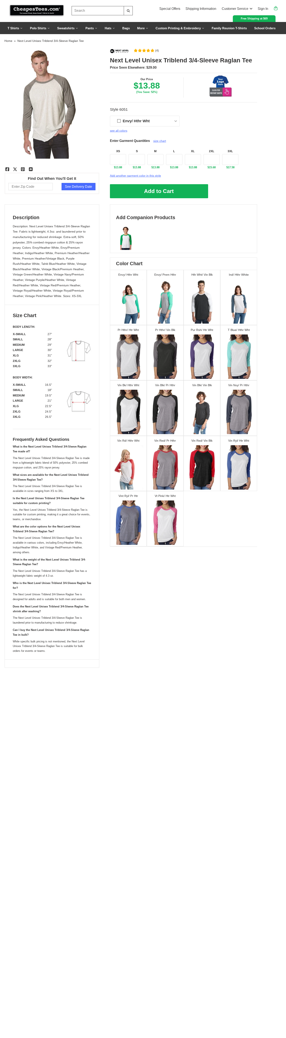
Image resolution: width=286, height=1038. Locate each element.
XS (118, 151)
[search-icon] (128, 11)
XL (193, 151)
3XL (230, 151)
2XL (211, 151)
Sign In (263, 8)
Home (8, 40)
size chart (159, 141)
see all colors (118, 130)
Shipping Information (201, 8)
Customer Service (235, 8)
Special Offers (169, 8)
